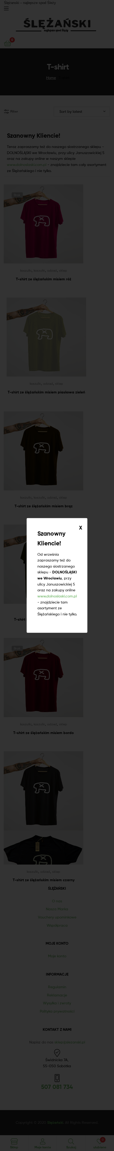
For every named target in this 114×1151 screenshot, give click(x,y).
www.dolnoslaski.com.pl (57, 596)
